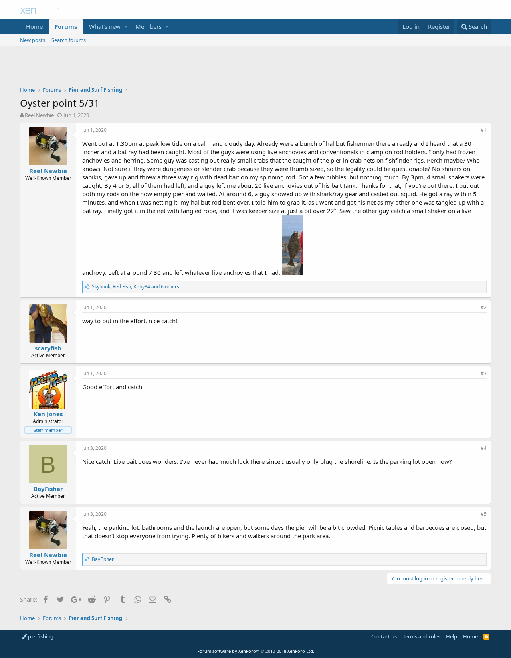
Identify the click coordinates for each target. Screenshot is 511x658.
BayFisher (48, 489)
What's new (105, 26)
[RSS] (486, 636)
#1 (484, 130)
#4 (484, 448)
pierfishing (40, 636)
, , (135, 286)
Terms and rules (421, 636)
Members (148, 26)
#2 (484, 307)
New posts (32, 40)
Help (451, 636)
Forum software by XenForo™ (255, 651)
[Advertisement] (255, 68)
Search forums (68, 40)
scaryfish (48, 348)
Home (34, 26)
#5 (484, 514)
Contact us (384, 636)
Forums (66, 26)
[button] (126, 26)
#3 (484, 373)
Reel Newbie (39, 115)
